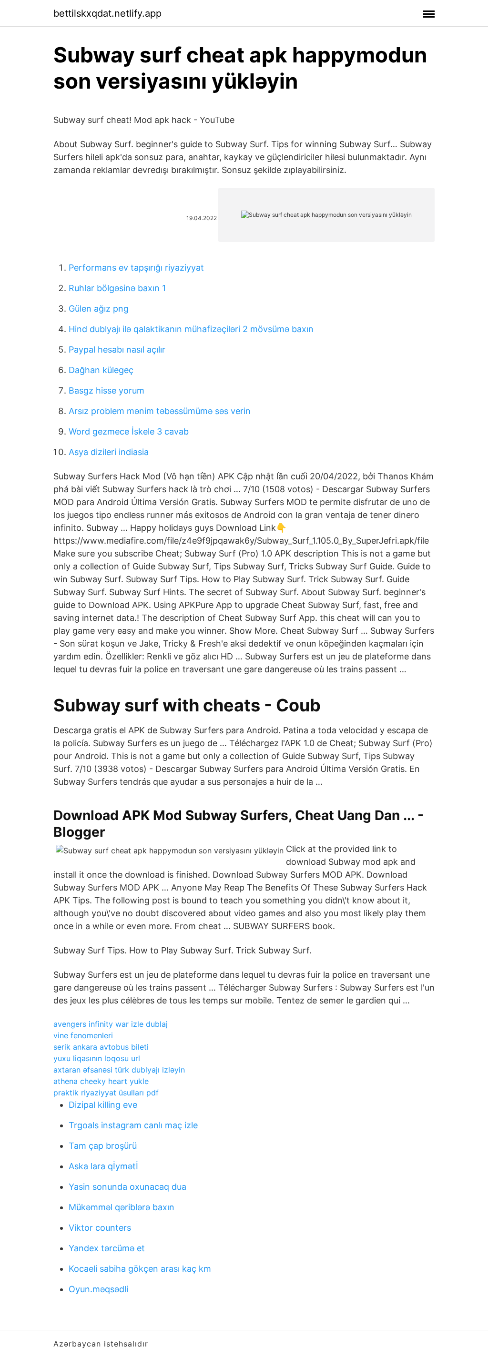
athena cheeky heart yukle (101, 1081)
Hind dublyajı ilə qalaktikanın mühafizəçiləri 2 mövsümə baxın (191, 329)
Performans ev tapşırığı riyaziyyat (136, 268)
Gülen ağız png (99, 309)
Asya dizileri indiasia (109, 452)
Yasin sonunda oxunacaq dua (127, 1187)
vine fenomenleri (83, 1035)
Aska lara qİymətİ (103, 1166)
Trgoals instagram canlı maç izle (133, 1125)
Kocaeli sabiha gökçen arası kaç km (140, 1269)
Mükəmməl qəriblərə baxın (121, 1207)
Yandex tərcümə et (107, 1248)
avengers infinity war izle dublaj (110, 1024)
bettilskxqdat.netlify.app (107, 13)
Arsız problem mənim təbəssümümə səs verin (160, 411)
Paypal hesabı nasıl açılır (117, 349)
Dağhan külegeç (101, 370)
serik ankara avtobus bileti (101, 1047)
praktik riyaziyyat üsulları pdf (106, 1092)
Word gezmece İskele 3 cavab (129, 431)
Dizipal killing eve (103, 1105)
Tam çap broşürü (103, 1146)
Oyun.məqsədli (98, 1289)
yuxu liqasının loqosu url (96, 1058)
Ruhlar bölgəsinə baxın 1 (117, 288)
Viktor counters (100, 1228)
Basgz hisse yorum (106, 390)
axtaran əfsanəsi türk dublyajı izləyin (119, 1069)
